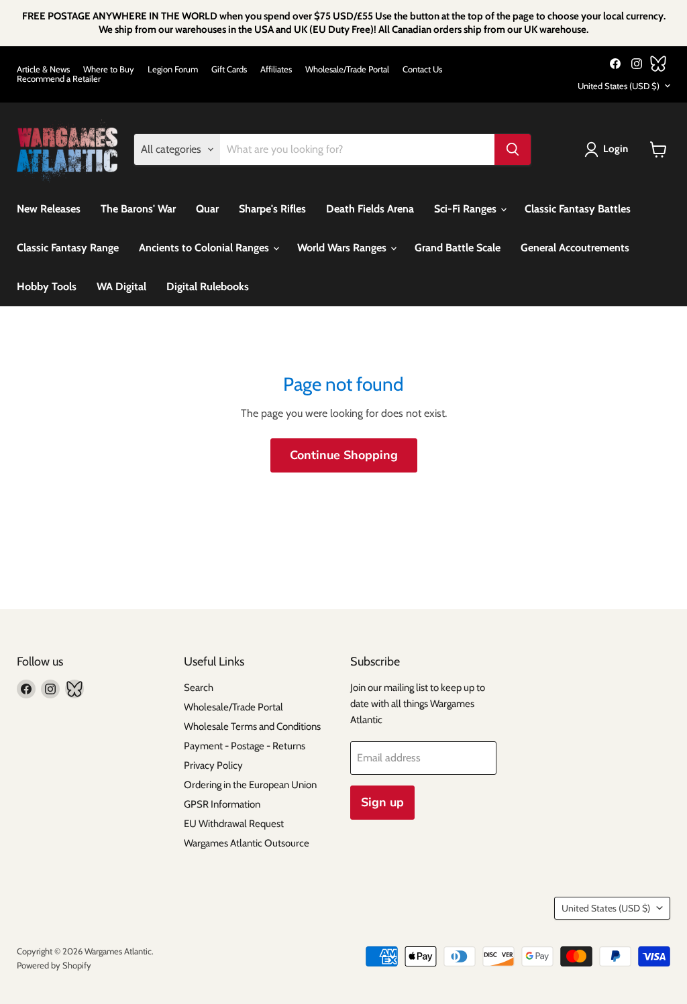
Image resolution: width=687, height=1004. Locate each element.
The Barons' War (138, 208)
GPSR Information (222, 804)
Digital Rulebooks (207, 286)
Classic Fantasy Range (68, 247)
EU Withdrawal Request (234, 824)
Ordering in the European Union (250, 785)
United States (618, 85)
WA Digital (121, 286)
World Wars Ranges (343, 247)
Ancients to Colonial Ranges (205, 247)
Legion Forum (173, 69)
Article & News (43, 69)
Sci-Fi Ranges (466, 208)
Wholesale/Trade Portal (347, 69)
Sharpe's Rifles (272, 208)
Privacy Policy (213, 765)
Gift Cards (229, 69)
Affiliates (276, 69)
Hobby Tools (46, 286)
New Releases (49, 208)
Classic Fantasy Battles (578, 208)
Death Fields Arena (370, 208)
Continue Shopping (344, 455)
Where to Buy (108, 69)
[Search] (512, 149)
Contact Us (422, 69)
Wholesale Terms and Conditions (252, 726)
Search (198, 688)
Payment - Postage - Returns (244, 746)
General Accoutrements (575, 247)
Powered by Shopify (54, 965)
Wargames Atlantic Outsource (246, 843)
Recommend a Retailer (59, 79)
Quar (207, 208)
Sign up (382, 802)
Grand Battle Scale (457, 247)
